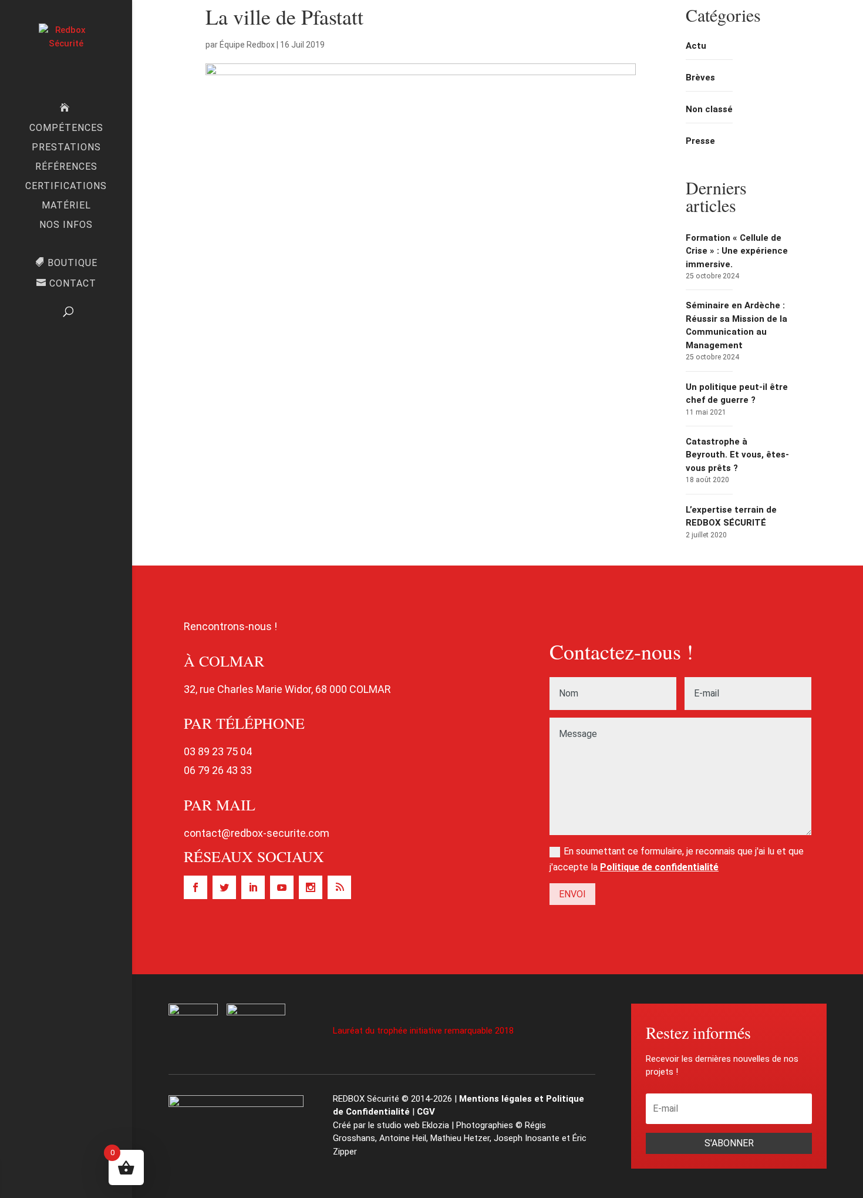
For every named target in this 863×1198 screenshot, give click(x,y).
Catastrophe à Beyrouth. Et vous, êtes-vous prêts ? (737, 454)
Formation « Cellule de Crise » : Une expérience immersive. (737, 251)
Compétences (66, 128)
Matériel (66, 206)
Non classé (709, 109)
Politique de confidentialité (659, 867)
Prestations (66, 148)
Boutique (72, 262)
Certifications (66, 186)
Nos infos (66, 225)
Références (66, 167)
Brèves (700, 77)
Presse (700, 141)
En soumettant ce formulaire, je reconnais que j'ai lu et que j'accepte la (677, 859)
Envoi (572, 894)
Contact (72, 283)
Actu (696, 46)
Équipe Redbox (247, 44)
